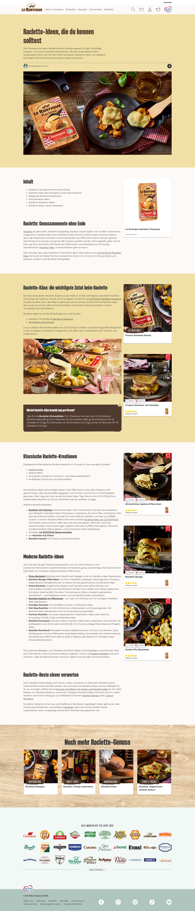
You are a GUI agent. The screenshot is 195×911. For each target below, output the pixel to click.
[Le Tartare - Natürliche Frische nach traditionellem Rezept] (120, 847)
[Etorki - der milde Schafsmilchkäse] (135, 847)
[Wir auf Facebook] (101, 902)
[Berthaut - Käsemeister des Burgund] (165, 860)
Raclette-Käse (46, 247)
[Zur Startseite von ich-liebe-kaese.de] (168, 9)
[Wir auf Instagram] (118, 902)
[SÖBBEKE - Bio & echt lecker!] (74, 847)
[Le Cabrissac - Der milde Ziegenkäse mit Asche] (135, 860)
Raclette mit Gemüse (40, 510)
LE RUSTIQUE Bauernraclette (55, 532)
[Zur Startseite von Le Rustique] (32, 7)
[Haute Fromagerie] (59, 847)
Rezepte (68, 707)
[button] (169, 66)
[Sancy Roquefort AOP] (150, 860)
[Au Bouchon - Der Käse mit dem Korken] (150, 847)
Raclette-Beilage (99, 653)
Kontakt (168, 2)
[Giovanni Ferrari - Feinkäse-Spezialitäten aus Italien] (74, 835)
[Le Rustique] (150, 834)
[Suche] (133, 10)
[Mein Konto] (150, 10)
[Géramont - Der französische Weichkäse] (29, 834)
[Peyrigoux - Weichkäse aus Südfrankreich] (165, 847)
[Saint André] (120, 835)
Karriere (53, 901)
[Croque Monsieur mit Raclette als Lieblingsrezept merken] (168, 357)
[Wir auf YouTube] (169, 902)
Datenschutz (30, 904)
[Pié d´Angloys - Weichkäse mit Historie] (105, 860)
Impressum (78, 901)
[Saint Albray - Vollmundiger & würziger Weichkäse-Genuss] (135, 835)
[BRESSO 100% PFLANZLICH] (105, 834)
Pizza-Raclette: (37, 576)
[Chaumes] (90, 847)
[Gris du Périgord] (105, 847)
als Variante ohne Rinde (41, 322)
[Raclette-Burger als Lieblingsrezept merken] (168, 529)
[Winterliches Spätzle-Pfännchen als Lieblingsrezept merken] (168, 456)
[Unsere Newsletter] (142, 10)
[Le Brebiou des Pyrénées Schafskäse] (74, 860)
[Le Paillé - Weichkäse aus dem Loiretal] (120, 860)
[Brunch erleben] (29, 847)
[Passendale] (44, 860)
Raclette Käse (36, 469)
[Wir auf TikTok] (152, 902)
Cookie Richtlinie (73, 904)
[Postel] (60, 860)
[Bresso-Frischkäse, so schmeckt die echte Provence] (90, 835)
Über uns (28, 901)
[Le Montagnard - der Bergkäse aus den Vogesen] (90, 860)
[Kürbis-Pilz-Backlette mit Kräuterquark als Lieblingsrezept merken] (168, 601)
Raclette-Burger (90, 695)
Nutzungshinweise (50, 904)
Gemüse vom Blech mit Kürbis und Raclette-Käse (81, 689)
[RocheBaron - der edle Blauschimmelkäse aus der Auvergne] (29, 860)
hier (94, 499)
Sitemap (41, 901)
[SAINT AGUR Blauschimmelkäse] (45, 847)
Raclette (27, 231)
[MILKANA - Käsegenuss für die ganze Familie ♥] (165, 835)
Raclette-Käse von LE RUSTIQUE (101, 519)
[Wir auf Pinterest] (135, 902)
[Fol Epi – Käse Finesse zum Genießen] (45, 835)
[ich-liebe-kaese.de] (27, 889)
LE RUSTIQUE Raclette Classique (103, 299)
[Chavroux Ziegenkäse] (59, 834)
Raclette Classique (63, 319)
